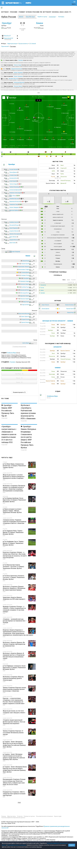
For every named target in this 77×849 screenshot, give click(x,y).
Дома (68, 279)
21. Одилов (72, 146)
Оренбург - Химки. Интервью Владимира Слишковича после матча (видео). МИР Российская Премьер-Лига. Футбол (28, 437)
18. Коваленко (20, 128)
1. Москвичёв (12, 145)
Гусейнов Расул (25, 287)
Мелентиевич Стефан (24, 269)
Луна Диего (26, 278)
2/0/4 (70, 290)
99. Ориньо (59, 146)
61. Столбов (12, 131)
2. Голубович (64, 105)
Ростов (42, 287)
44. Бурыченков (52, 146)
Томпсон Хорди (17, 65)
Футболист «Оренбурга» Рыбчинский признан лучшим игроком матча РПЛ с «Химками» (28, 412)
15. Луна (53, 139)
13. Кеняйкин (5, 145)
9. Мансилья (29, 139)
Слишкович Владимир (14, 251)
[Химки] (72, 97)
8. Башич (5, 139)
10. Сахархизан (20, 139)
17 (76, 285)
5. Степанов (64, 133)
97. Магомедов (45, 139)
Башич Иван (12, 195)
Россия (13, 12)
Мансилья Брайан (13, 210)
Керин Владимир (13, 228)
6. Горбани (11, 139)
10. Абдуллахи (57, 127)
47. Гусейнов (71, 139)
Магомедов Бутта (24, 293)
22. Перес (4, 147)
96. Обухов (71, 117)
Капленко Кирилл (25, 284)
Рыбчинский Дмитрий (19, 82)
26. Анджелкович (62, 139)
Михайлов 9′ (7, 35)
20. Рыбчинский (28, 130)
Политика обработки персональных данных (13, 817)
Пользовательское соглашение (44, 816)
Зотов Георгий (12, 181)
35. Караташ (32, 145)
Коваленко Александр (14, 192)
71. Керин (18, 145)
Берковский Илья (25, 290)
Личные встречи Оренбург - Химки (57, 321)
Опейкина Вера (11, 352)
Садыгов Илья (25, 304)
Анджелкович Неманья (23, 266)
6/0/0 (70, 285)
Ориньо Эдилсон (25, 316)
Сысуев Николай (13, 169)
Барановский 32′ (8, 39)
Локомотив (43, 285)
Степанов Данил (25, 272)
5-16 (74, 290)
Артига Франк (25, 343)
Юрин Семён (12, 242)
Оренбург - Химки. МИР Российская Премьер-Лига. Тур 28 (7, 410)
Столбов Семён (13, 175)
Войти (74, 4)
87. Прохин (12, 122)
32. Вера (72, 143)
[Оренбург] (3, 97)
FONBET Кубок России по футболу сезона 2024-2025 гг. (45, 12)
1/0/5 (70, 293)
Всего (64, 279)
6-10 (74, 293)
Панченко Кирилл (18, 86)
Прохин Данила (13, 172)
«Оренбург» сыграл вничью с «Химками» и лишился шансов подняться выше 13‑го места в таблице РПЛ (8, 434)
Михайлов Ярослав (13, 78)
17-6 (74, 285)
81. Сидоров (10, 147)
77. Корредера (57, 108)
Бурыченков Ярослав (24, 313)
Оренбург (7, 23)
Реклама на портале (29, 816)
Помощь (3, 816)
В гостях (73, 279)
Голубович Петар (25, 275)
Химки (39, 23)
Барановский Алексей (16, 68)
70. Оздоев (66, 146)
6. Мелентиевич (65, 113)
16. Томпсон (27, 119)
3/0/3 (70, 287)
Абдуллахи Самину (24, 295)
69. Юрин (16, 147)
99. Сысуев (4, 117)
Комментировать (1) (19, 392)
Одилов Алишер (25, 322)
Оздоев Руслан (25, 319)
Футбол (5, 12)
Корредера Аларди (24, 281)
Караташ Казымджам (14, 234)
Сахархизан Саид (13, 204)
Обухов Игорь (25, 260)
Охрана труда (57, 816)
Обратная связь (11, 816)
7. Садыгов (41, 117)
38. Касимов (12, 113)
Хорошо (71, 845)
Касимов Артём (13, 178)
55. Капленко (50, 131)
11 (76, 287)
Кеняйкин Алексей (13, 222)
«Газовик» (12, 362)
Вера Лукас (26, 301)
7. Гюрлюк (26, 106)
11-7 (74, 287)
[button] (9, 16)
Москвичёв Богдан (14, 225)
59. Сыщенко (25, 145)
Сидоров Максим (13, 239)
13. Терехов (64, 124)
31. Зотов (12, 103)
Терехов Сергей (25, 263)
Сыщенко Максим (13, 231)
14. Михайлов (20, 110)
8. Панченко (49, 119)
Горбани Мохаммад (14, 187)
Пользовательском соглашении (17, 845)
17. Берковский (50, 106)
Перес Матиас (12, 236)
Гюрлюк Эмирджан (18, 72)
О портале (20, 816)
